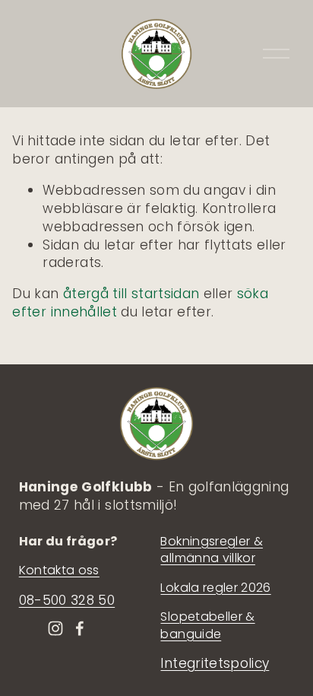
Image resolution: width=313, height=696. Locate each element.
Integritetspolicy (214, 663)
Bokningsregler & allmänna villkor (211, 550)
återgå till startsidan (131, 293)
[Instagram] (55, 628)
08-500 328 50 (67, 600)
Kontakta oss (59, 570)
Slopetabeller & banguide (207, 625)
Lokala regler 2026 (215, 588)
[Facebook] (79, 628)
